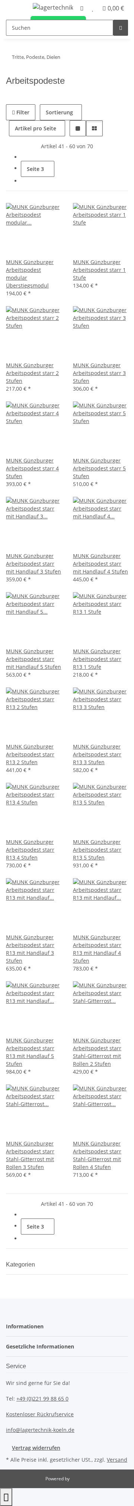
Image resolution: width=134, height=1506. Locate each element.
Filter (22, 112)
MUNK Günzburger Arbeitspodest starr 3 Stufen (99, 373)
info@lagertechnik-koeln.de (40, 1429)
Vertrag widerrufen (36, 1447)
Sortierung (59, 112)
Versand (117, 1459)
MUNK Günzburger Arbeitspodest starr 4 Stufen (32, 468)
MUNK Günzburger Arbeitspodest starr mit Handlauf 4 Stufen (100, 563)
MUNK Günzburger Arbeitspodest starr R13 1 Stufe (97, 659)
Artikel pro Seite (35, 128)
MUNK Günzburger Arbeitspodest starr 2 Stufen (32, 373)
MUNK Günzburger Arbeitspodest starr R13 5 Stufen (97, 849)
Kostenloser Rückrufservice (40, 1414)
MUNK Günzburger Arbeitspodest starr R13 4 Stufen (30, 849)
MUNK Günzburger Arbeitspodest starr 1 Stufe (99, 269)
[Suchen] (120, 28)
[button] (78, 128)
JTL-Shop (80, 1478)
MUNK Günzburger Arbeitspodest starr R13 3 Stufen (97, 754)
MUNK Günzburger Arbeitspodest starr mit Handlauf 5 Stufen (33, 659)
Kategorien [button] (21, 1264)
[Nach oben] (6, 1497)
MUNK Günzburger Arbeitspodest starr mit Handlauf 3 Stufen (33, 563)
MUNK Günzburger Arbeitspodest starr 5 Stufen (99, 468)
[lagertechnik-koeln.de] (53, 7)
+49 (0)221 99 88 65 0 (42, 1398)
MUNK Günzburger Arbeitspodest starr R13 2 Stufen (30, 754)
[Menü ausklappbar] (15, 8)
